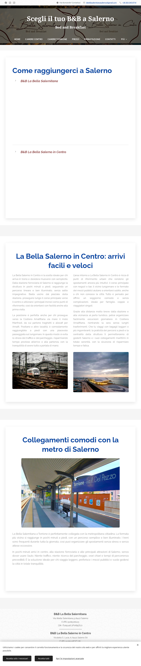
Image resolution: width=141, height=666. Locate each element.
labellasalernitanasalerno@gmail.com (101, 2)
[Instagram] (10, 2)
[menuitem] (17, 39)
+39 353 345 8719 (129, 2)
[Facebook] (6, 2)
